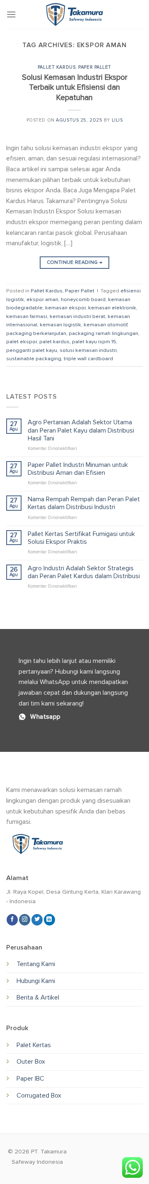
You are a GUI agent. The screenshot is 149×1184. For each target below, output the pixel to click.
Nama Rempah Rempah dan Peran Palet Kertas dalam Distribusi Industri (84, 503)
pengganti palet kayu (31, 350)
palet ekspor (21, 341)
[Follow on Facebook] (12, 920)
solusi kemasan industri (88, 350)
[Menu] (11, 14)
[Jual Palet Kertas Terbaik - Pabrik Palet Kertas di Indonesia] (74, 14)
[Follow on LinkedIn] (49, 920)
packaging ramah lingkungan (103, 333)
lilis (117, 120)
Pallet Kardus (56, 67)
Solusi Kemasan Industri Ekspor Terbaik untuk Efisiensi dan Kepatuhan (74, 87)
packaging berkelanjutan (36, 333)
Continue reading (75, 262)
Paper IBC (30, 1078)
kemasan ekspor (65, 307)
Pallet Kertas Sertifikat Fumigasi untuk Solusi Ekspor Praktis (81, 538)
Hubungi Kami (36, 981)
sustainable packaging (33, 358)
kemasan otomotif (105, 324)
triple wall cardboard (88, 358)
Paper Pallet (94, 67)
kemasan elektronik (112, 307)
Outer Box (31, 1061)
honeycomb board (83, 299)
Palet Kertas (34, 1045)
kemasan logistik (60, 324)
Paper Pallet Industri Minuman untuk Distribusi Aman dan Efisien (78, 469)
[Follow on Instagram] (24, 920)
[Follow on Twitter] (37, 920)
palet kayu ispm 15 (94, 341)
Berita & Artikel (38, 997)
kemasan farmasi (26, 316)
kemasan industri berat (77, 316)
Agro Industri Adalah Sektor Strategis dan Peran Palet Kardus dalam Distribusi (84, 572)
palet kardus (54, 341)
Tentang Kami (36, 964)
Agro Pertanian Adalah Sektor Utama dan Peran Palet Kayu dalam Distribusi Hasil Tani (81, 430)
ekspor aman (42, 299)
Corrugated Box (39, 1095)
